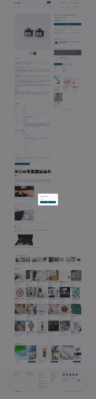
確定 (48, 202)
